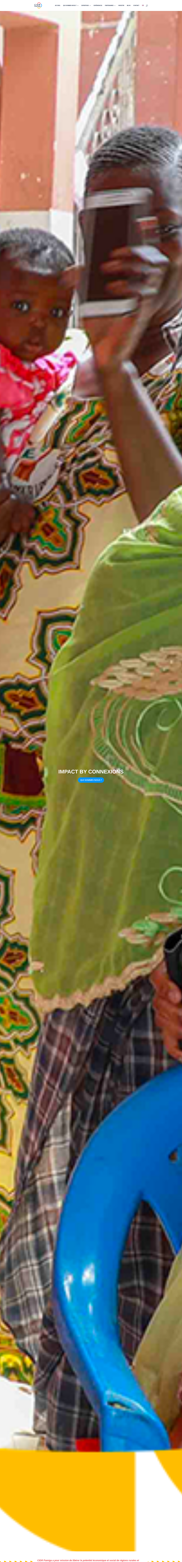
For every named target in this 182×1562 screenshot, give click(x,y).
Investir (121, 5)
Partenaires (109, 5)
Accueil (57, 5)
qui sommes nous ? (91, 780)
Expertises (85, 5)
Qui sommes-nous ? (70, 5)
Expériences (98, 5)
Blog (128, 5)
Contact (136, 5)
